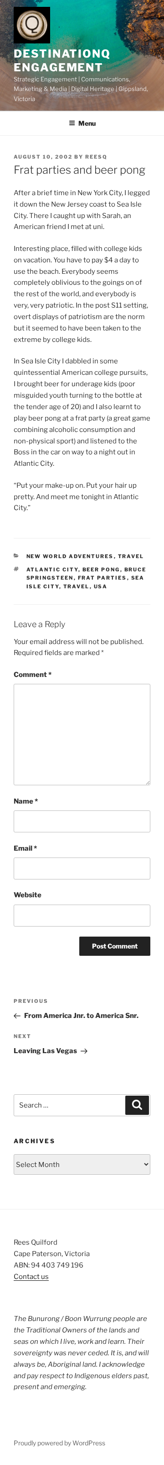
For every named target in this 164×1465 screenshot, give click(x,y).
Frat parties (102, 578)
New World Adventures (70, 556)
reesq (96, 157)
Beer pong (101, 569)
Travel (131, 556)
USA (101, 586)
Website (27, 895)
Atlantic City (52, 569)
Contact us (31, 1277)
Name (26, 801)
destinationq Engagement (62, 60)
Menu (87, 123)
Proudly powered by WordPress (59, 1443)
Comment (32, 675)
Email (25, 848)
